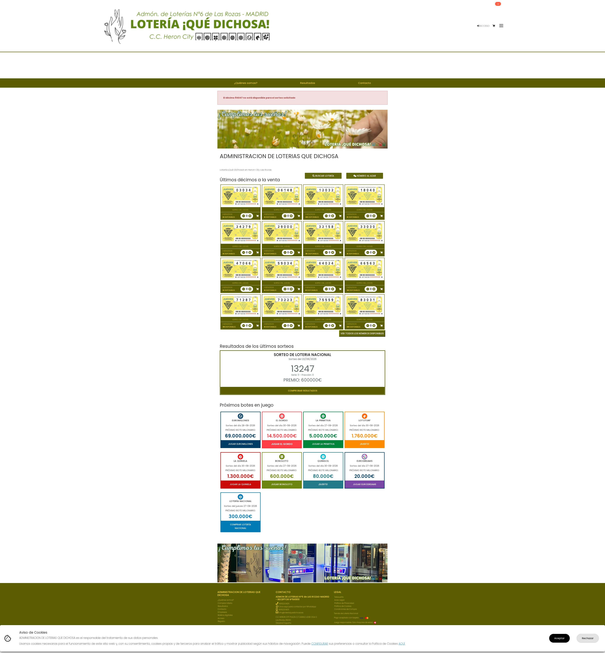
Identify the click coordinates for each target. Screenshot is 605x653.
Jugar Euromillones (240, 444)
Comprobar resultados (302, 390)
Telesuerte (338, 597)
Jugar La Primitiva (323, 444)
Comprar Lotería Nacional (240, 526)
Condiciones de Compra (345, 609)
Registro (221, 621)
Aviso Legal (339, 600)
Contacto (222, 609)
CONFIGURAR (319, 644)
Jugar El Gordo (282, 444)
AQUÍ (402, 644)
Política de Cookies (342, 606)
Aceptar (559, 638)
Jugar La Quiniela (240, 484)
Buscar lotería (324, 175)
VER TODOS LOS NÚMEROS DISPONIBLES (362, 333)
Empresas (222, 612)
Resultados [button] (307, 83)
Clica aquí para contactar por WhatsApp (297, 606)
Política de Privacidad (344, 603)
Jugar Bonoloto (281, 484)
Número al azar (366, 175)
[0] (495, 26)
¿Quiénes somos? (226, 600)
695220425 (284, 603)
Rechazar (588, 638)
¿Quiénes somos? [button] (245, 83)
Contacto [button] (364, 83)
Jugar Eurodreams (364, 484)
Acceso (484, 25)
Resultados (223, 606)
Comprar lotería (225, 603)
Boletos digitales (225, 615)
